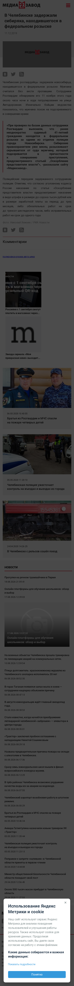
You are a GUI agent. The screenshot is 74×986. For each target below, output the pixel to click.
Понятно (37, 974)
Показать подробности (21, 964)
